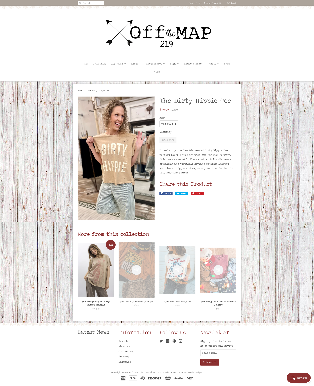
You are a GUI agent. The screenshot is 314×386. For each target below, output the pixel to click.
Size (162, 118)
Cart (233, 2)
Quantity (165, 132)
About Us (124, 346)
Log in (193, 2)
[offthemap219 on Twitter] (161, 341)
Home (80, 90)
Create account (212, 2)
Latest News (93, 331)
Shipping (125, 361)
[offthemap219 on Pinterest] (174, 341)
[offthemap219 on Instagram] (180, 341)
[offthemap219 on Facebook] (168, 341)
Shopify (160, 372)
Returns (124, 356)
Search (123, 341)
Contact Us (126, 351)
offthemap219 (136, 372)
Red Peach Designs (193, 372)
